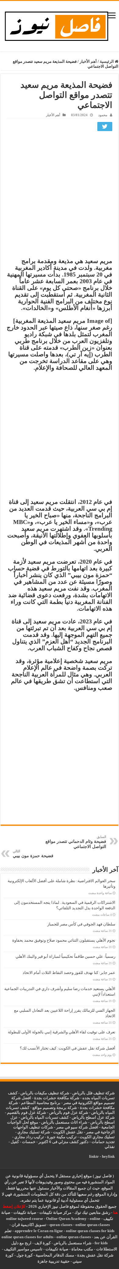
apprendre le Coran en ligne (39, 1230)
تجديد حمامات (103, 1141)
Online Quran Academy (66, 1218)
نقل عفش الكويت (68, 1132)
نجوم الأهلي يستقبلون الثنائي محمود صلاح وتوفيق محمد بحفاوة (63, 940)
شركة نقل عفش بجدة (95, 1255)
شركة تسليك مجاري (33, 1132)
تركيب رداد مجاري (29, 1137)
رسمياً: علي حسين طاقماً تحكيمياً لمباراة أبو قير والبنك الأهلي (65, 956)
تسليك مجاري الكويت (97, 1137)
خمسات (28, 1141)
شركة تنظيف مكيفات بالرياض (44, 1093)
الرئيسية (107, 61)
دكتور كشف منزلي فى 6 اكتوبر (63, 1141)
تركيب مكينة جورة (62, 1137)
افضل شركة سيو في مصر (77, 1127)
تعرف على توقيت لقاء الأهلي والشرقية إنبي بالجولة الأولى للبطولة (61, 1032)
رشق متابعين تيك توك (92, 1212)
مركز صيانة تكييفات (55, 1212)
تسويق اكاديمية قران (29, 1224)
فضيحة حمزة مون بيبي (33, 853)
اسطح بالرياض (102, 1122)
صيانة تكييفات (24, 1212)
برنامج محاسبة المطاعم (40, 1102)
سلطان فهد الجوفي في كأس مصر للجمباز (81, 924)
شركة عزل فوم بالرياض (68, 1112)
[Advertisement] (59, 195)
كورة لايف (42, 1243)
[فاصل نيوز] (59, 25)
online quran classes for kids (90, 1230)
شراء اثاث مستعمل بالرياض (64, 1122)
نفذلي (110, 1146)
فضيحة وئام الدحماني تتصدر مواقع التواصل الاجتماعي (75, 842)
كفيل (15, 1141)
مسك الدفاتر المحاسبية (55, 1255)
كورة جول (24, 1255)
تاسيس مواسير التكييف (23, 1249)
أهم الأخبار (88, 61)
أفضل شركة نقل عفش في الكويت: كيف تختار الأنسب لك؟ (67, 1048)
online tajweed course (24, 1218)
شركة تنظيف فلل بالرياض (93, 1093)
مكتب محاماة (82, 1249)
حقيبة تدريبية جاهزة (54, 1261)
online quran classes (92, 1224)
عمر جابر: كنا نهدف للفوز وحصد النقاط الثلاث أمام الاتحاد (69, 972)
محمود (102, 115)
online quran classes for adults (27, 1237)
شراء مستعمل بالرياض (73, 1243)
